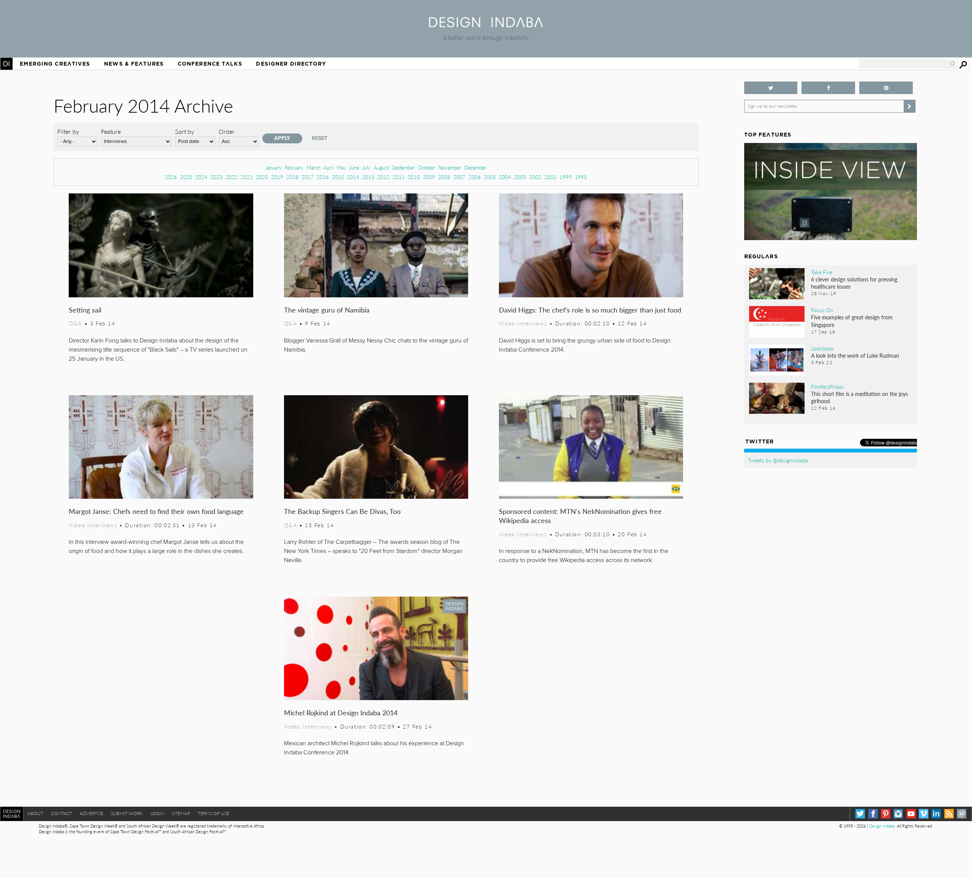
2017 (307, 177)
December (475, 167)
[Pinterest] (885, 813)
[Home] (486, 24)
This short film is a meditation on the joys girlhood (859, 397)
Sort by (184, 131)
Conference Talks (210, 64)
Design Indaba (882, 826)
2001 (550, 177)
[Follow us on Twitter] (771, 88)
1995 (581, 177)
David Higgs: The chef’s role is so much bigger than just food (590, 309)
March (313, 167)
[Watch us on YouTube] (911, 813)
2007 (459, 177)
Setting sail (85, 309)
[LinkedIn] (936, 813)
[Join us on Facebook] (828, 88)
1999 (566, 177)
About (35, 813)
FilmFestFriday (827, 386)
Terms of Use (213, 813)
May (341, 167)
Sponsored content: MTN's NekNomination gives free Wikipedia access (580, 515)
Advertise (91, 813)
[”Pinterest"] (886, 88)
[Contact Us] (961, 813)
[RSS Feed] (949, 813)
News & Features (134, 64)
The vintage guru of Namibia (326, 309)
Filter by (68, 131)
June (354, 167)
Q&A (75, 323)
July (366, 167)
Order (227, 131)
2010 (414, 177)
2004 (505, 177)
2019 (277, 177)
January (273, 167)
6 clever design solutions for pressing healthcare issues (854, 282)
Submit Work (127, 813)
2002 (535, 177)
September (403, 167)
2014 (353, 177)
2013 (368, 177)
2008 (444, 177)
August (381, 167)
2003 (520, 177)
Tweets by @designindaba (778, 460)
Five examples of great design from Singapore (852, 320)
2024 (201, 177)
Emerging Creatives (55, 64)
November (450, 167)
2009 (429, 177)
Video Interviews (523, 323)
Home (6, 64)
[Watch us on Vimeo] (923, 813)
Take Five (821, 272)
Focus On (822, 310)
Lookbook (822, 348)
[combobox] (907, 64)
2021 (247, 177)
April (328, 167)
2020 (262, 177)
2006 (475, 177)
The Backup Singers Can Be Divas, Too (342, 511)
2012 (383, 177)
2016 (323, 177)
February (294, 167)
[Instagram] (898, 813)
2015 (338, 177)
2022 (232, 177)
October (427, 167)
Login (157, 813)
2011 (399, 177)
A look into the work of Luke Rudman (855, 355)
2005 (490, 177)
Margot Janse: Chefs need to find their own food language (156, 511)
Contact (61, 813)
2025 (186, 177)
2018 (292, 177)
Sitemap (181, 813)
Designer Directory (291, 64)
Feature (111, 131)
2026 (171, 177)
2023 (216, 177)
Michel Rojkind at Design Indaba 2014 (341, 712)
